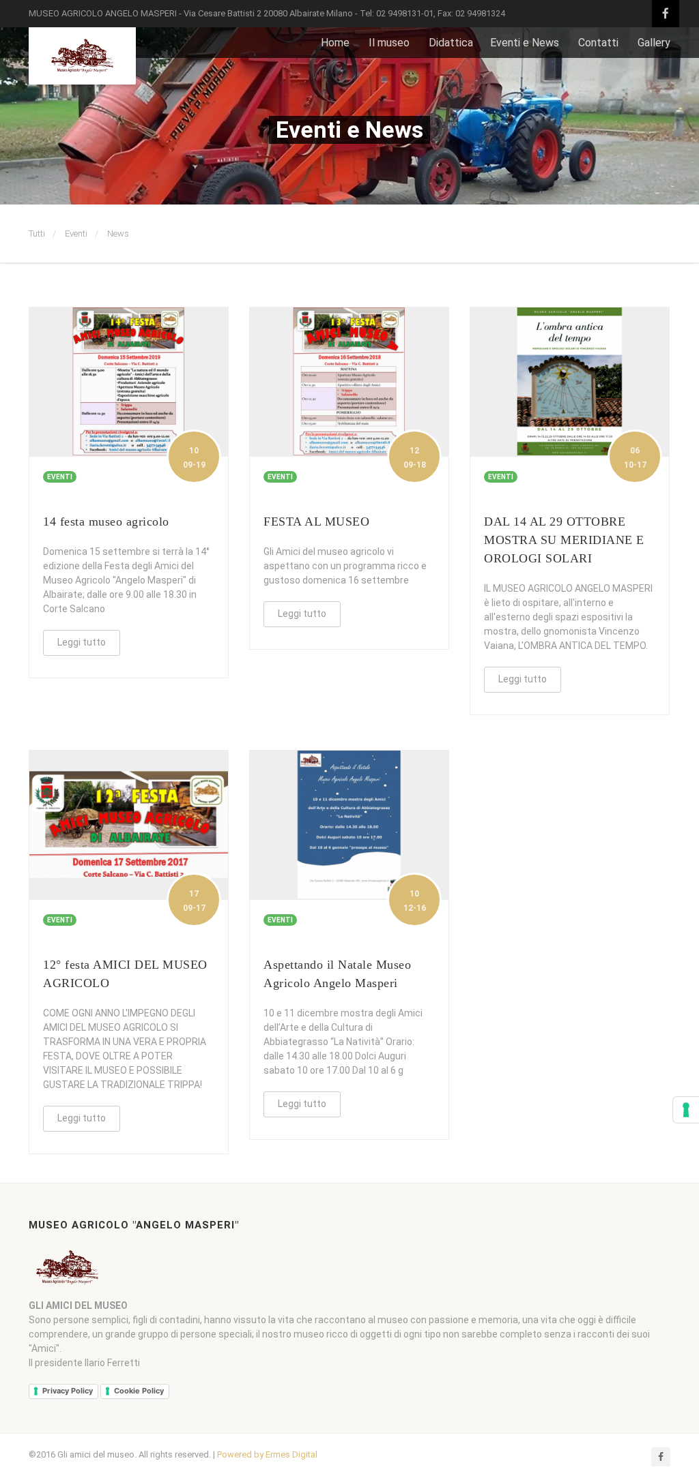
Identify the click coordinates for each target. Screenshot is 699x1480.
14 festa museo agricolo (106, 521)
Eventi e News (524, 42)
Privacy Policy (67, 1390)
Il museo (389, 42)
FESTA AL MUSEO (316, 521)
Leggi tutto (81, 642)
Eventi (76, 233)
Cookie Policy (139, 1390)
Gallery (654, 42)
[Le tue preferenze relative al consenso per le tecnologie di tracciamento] (686, 1110)
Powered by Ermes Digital (267, 1454)
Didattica (451, 42)
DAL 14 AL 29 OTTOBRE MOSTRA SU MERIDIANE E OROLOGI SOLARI (564, 540)
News (118, 233)
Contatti (598, 42)
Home (335, 42)
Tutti (37, 233)
